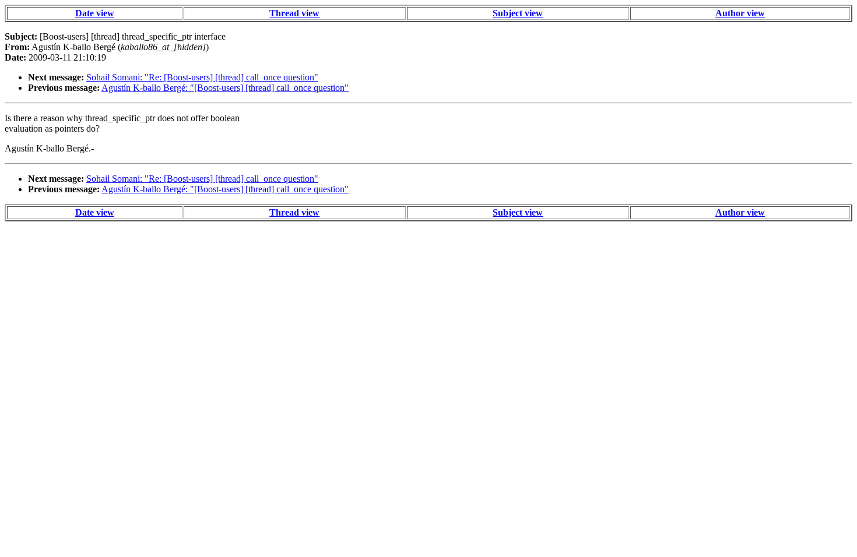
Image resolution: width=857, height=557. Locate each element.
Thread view (294, 13)
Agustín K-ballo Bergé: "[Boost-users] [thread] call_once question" (225, 88)
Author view (740, 13)
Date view (94, 13)
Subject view (518, 13)
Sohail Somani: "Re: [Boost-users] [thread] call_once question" (202, 77)
